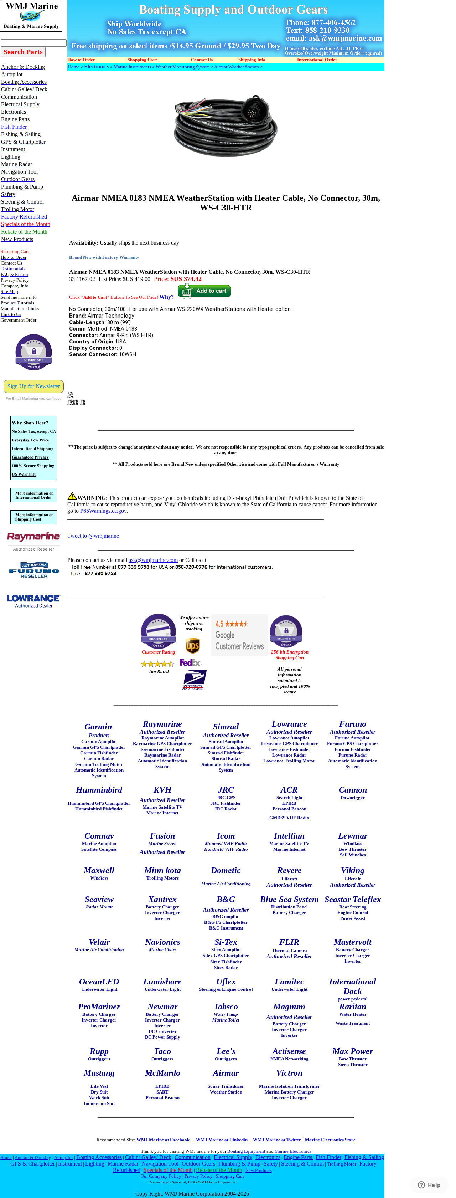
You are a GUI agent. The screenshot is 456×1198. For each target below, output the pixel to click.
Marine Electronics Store (330, 1139)
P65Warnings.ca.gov (103, 511)
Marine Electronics (293, 1151)
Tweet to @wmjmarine (93, 536)
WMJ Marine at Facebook (163, 1139)
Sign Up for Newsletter (33, 386)
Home (73, 67)
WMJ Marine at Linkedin (222, 1139)
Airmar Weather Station (236, 67)
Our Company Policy (161, 1176)
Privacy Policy (199, 1176)
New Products (258, 1170)
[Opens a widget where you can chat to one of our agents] (429, 1185)
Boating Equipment (246, 1151)
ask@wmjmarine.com (153, 560)
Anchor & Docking (33, 1157)
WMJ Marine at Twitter (277, 1139)
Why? (166, 297)
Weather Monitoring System (183, 67)
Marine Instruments (132, 67)
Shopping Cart (230, 1176)
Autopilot (63, 1157)
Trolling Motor (341, 1164)
